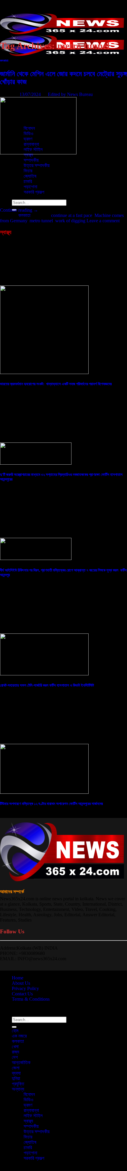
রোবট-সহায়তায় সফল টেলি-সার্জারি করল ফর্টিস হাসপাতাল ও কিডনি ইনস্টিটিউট (47, 685)
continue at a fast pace (71, 215)
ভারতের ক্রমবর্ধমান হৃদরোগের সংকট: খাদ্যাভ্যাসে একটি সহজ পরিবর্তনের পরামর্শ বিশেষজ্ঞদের (56, 384)
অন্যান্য (18, 1089)
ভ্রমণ (28, 1105)
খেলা (15, 1046)
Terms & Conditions (31, 999)
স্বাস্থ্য (28, 1120)
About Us (21, 983)
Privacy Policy (25, 988)
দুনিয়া (16, 1078)
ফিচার (28, 1136)
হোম (15, 64)
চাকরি (28, 1147)
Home (17, 977)
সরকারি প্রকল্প (34, 1158)
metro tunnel (41, 220)
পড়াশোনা (30, 1152)
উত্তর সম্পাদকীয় (37, 165)
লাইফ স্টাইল (33, 1115)
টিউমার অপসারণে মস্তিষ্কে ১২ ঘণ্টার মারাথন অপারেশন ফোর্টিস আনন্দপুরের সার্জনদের (51, 803)
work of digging (70, 220)
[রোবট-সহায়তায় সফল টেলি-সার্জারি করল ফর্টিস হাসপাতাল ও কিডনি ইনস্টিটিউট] (44, 673)
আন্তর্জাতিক (21, 1062)
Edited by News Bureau (70, 94)
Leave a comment (103, 220)
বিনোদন (29, 1094)
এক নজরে (19, 1035)
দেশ (15, 91)
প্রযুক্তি (18, 1083)
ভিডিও (28, 1099)
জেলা (15, 1067)
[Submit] (14, 1027)
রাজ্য (15, 1051)
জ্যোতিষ (30, 1142)
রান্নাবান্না (31, 1110)
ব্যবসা (16, 1073)
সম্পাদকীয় (31, 160)
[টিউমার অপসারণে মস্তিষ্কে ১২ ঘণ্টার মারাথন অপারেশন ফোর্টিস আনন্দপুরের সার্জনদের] (44, 792)
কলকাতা (4, 60)
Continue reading (19, 210)
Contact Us (22, 993)
